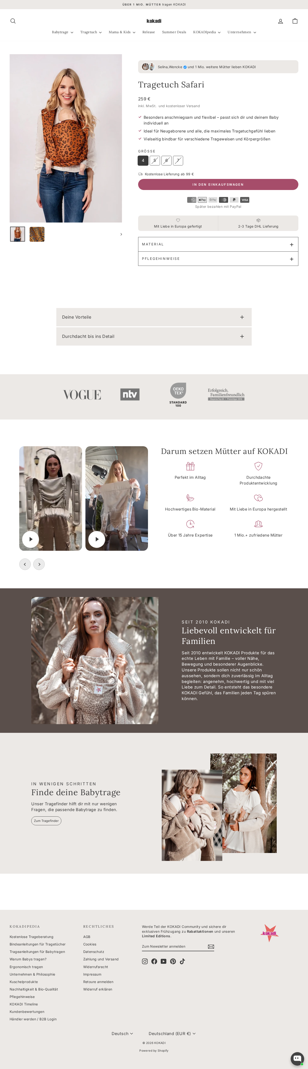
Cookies (89, 944)
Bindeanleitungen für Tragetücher (38, 944)
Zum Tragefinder (46, 821)
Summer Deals (174, 32)
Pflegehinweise (161, 258)
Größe (147, 151)
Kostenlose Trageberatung (31, 937)
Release (148, 32)
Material (153, 244)
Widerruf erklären (97, 989)
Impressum (92, 974)
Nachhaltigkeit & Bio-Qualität (34, 989)
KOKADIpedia (205, 32)
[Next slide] (39, 564)
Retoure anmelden (98, 982)
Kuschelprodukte (24, 982)
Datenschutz (93, 952)
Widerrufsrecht (95, 967)
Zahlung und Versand (101, 959)
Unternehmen (240, 32)
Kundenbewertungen (27, 1012)
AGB (86, 937)
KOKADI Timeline (24, 1004)
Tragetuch (89, 32)
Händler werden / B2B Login (33, 1019)
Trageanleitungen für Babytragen (37, 952)
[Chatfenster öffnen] (297, 1059)
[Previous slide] (25, 564)
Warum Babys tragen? (28, 959)
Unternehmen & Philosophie (32, 974)
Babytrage (61, 32)
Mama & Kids (120, 32)
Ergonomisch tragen (26, 967)
